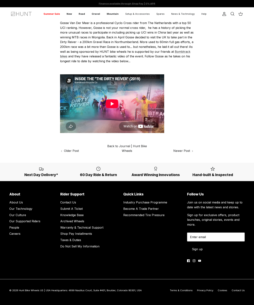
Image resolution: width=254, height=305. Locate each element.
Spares (160, 13)
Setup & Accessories (137, 13)
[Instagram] (194, 260)
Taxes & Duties (70, 240)
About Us (16, 202)
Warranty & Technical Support (81, 227)
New (69, 13)
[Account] (223, 14)
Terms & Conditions (181, 290)
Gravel (96, 13)
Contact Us (68, 202)
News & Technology (183, 13)
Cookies (222, 290)
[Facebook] (188, 260)
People (14, 227)
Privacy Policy (205, 290)
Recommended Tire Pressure (144, 215)
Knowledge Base (72, 215)
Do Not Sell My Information (79, 246)
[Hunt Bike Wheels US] (21, 14)
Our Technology (20, 209)
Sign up (197, 249)
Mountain (113, 13)
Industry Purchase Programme (145, 202)
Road (82, 13)
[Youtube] (199, 260)
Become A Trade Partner (141, 209)
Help (204, 13)
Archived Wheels (72, 221)
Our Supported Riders (24, 221)
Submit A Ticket (71, 209)
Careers (14, 234)
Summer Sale (52, 13)
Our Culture (17, 215)
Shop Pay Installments (76, 234)
